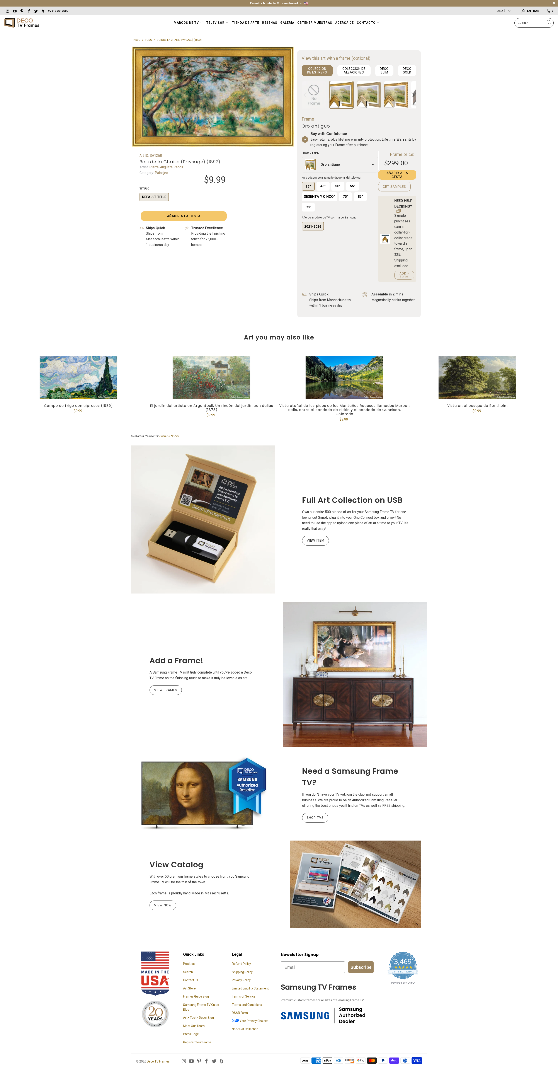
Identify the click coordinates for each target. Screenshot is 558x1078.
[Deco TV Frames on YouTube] (14, 10)
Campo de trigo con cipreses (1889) (78, 377)
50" (337, 186)
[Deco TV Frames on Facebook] (29, 10)
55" (352, 186)
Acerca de (344, 22)
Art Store (189, 988)
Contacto (366, 22)
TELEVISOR (215, 22)
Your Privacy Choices (253, 1021)
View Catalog (176, 864)
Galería (287, 22)
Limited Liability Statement (250, 988)
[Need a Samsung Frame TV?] (203, 794)
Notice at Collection (245, 1029)
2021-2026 (312, 227)
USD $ (501, 10)
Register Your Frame (197, 1042)
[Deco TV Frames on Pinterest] (22, 10)
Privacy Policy (241, 980)
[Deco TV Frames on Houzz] (43, 10)
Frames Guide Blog (196, 996)
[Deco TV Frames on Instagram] (7, 10)
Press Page (191, 1034)
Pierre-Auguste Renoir (165, 167)
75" (345, 196)
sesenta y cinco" (319, 196)
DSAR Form (240, 1013)
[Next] (412, 95)
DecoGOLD (407, 70)
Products (189, 963)
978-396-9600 (58, 10)
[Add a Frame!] (355, 674)
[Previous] (305, 95)
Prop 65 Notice (169, 436)
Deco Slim (384, 70)
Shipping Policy (242, 972)
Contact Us (190, 980)
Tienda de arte (245, 22)
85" (360, 196)
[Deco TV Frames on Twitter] (36, 10)
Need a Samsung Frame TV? (350, 777)
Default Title (154, 197)
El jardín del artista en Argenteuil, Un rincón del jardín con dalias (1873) (211, 377)
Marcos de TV (186, 22)
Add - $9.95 (404, 275)
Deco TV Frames (158, 1061)
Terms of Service (243, 996)
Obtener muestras (314, 22)
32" (308, 187)
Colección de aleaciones (354, 70)
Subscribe (360, 967)
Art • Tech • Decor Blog (198, 1017)
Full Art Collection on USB (352, 500)
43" (323, 186)
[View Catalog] (355, 884)
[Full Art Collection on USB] (203, 519)
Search (188, 972)
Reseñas (269, 22)
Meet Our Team (194, 1026)
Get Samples (394, 187)
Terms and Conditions (247, 1004)
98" (308, 207)
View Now (163, 905)
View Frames (165, 690)
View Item (315, 540)
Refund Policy (241, 963)
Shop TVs (315, 818)
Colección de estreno (317, 70)
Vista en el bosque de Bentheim (477, 377)
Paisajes (161, 173)
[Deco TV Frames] (21, 23)
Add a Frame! (176, 660)
